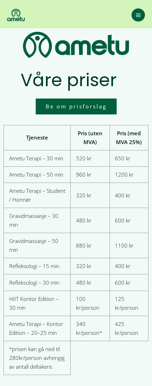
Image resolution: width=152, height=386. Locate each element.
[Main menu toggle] (138, 15)
